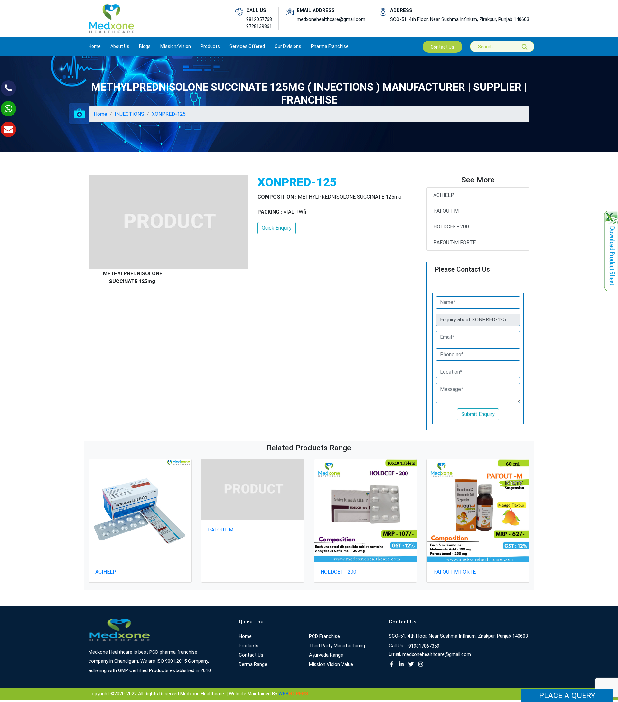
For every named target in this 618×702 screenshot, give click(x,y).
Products (248, 646)
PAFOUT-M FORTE (454, 242)
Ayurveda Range (326, 655)
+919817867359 (422, 646)
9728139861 (259, 26)
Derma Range (253, 664)
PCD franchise (324, 636)
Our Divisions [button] (288, 46)
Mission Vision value (331, 664)
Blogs (145, 46)
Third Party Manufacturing (337, 646)
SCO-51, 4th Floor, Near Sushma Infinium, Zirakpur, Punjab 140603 (459, 19)
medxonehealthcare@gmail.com (331, 19)
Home (95, 46)
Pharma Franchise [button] (330, 46)
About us (119, 46)
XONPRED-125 (169, 114)
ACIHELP (443, 195)
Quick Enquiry (277, 228)
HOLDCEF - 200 (451, 227)
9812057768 (259, 19)
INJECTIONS (129, 114)
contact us (442, 47)
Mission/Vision (175, 46)
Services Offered (247, 46)
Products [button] (210, 46)
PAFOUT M (446, 211)
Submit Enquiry (478, 414)
